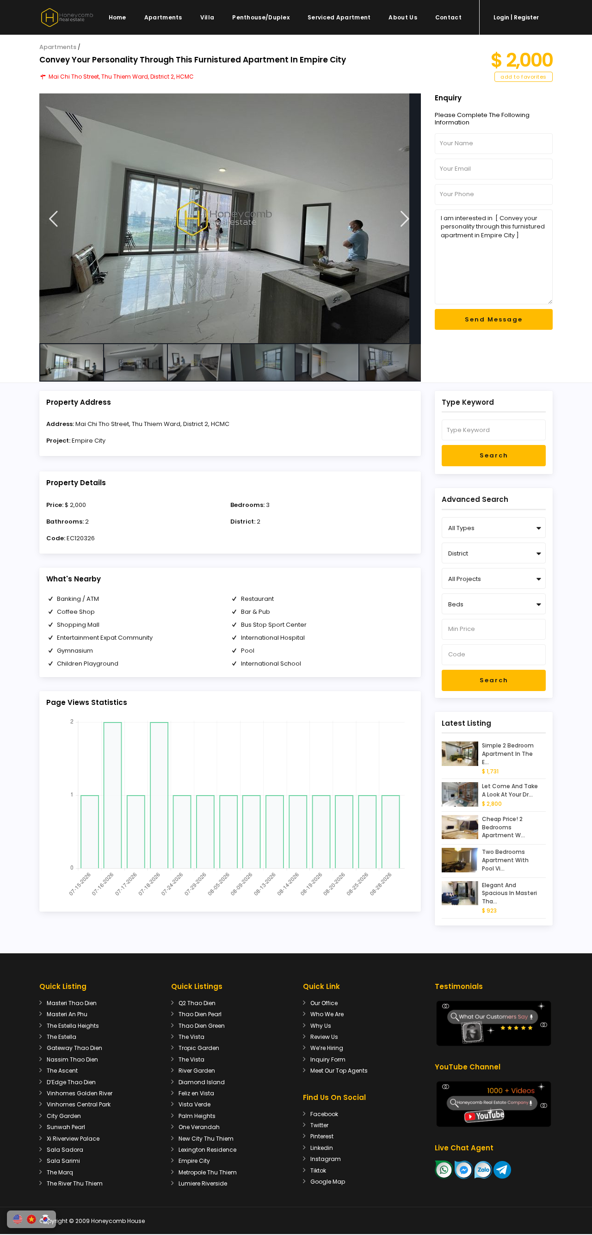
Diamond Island (202, 1082)
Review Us (324, 1037)
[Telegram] (502, 1169)
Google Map (327, 1182)
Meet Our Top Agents (339, 1070)
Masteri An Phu (67, 1014)
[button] (17, 1219)
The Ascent (62, 1070)
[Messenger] (464, 1169)
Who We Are (327, 1014)
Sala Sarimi (63, 1161)
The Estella (61, 1037)
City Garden (64, 1116)
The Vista (191, 1037)
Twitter (319, 1125)
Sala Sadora (65, 1150)
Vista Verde (194, 1104)
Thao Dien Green (202, 1026)
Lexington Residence (207, 1150)
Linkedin (321, 1148)
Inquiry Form (327, 1059)
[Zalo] (483, 1169)
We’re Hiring (326, 1048)
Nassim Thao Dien (72, 1059)
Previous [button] (53, 219)
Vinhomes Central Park (79, 1104)
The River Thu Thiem (75, 1183)
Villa (207, 17)
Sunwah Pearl (66, 1127)
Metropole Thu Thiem (208, 1172)
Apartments (163, 17)
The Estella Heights (73, 1026)
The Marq (60, 1172)
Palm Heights (197, 1116)
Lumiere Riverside (203, 1183)
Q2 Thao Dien (197, 1003)
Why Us (320, 1026)
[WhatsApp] (444, 1169)
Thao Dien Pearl (200, 1014)
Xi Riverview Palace (73, 1138)
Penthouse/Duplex (261, 17)
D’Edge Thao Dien (71, 1082)
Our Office (324, 1003)
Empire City (88, 440)
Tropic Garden (199, 1048)
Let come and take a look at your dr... (510, 790)
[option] (230, 218)
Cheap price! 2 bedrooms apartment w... (503, 827)
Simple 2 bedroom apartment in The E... (508, 753)
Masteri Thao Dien (72, 1003)
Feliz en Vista (196, 1093)
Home (117, 17)
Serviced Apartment (339, 17)
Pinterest (321, 1136)
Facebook (324, 1114)
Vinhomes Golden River (79, 1093)
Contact (448, 17)
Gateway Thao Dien (74, 1048)
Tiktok (318, 1170)
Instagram (325, 1159)
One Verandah (199, 1127)
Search (494, 455)
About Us (402, 17)
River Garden (197, 1070)
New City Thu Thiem (206, 1138)
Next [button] (405, 219)
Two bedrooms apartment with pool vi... (505, 860)
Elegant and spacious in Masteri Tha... (509, 893)
